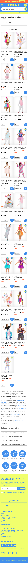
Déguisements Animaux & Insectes (13, 444)
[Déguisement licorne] (7, 40)
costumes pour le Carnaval (9, 413)
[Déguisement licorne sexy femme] (7, 364)
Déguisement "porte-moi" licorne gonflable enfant (6, 309)
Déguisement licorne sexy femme (6, 375)
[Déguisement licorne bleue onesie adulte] (7, 232)
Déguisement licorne (6, 51)
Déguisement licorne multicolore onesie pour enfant (20, 180)
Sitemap (3, 535)
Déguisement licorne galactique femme (19, 342)
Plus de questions (6, 521)
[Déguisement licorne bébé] (7, 200)
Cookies (3, 533)
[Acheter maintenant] (12, 59)
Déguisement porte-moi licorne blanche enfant (7, 342)
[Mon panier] (25, 5)
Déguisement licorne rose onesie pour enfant (20, 212)
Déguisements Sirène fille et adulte (14, 433)
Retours (3, 520)
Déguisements (7, 22)
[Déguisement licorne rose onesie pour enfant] (20, 200)
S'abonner (21, 488)
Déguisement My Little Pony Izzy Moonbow (20, 147)
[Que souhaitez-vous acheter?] (2, 5)
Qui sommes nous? (6, 536)
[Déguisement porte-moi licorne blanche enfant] (7, 331)
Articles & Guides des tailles (8, 517)
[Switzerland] (2, 545)
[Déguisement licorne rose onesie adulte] (20, 105)
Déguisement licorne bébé (6, 212)
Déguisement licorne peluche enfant (6, 83)
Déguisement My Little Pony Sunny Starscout (20, 243)
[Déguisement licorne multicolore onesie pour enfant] (20, 169)
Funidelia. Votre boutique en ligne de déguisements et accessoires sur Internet (13, 5)
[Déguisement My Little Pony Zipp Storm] (7, 265)
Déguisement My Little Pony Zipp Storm (7, 276)
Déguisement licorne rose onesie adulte (19, 116)
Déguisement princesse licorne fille (7, 180)
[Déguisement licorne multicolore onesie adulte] (20, 72)
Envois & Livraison (6, 518)
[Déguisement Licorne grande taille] (7, 105)
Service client (15, 500)
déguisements (15, 414)
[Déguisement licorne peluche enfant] (7, 72)
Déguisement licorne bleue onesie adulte (6, 243)
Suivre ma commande (15, 506)
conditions (5, 494)
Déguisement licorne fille (19, 309)
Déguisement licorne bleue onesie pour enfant (6, 147)
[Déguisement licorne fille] (20, 298)
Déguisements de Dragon (10, 440)
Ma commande (5, 515)
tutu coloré (21, 405)
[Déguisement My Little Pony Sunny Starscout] (20, 232)
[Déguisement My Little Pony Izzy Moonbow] (20, 136)
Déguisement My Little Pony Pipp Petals (20, 276)
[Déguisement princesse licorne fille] (7, 169)
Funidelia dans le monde (8, 528)
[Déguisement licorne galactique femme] (20, 331)
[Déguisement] (7, 298)
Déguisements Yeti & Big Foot (12, 436)
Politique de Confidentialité (8, 531)
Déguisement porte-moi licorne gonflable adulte (20, 51)
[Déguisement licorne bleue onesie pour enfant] (7, 136)
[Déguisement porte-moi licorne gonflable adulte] (20, 40)
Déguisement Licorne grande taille (6, 116)
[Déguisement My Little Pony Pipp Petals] (20, 265)
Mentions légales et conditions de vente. (12, 530)
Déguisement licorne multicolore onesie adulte (19, 83)
